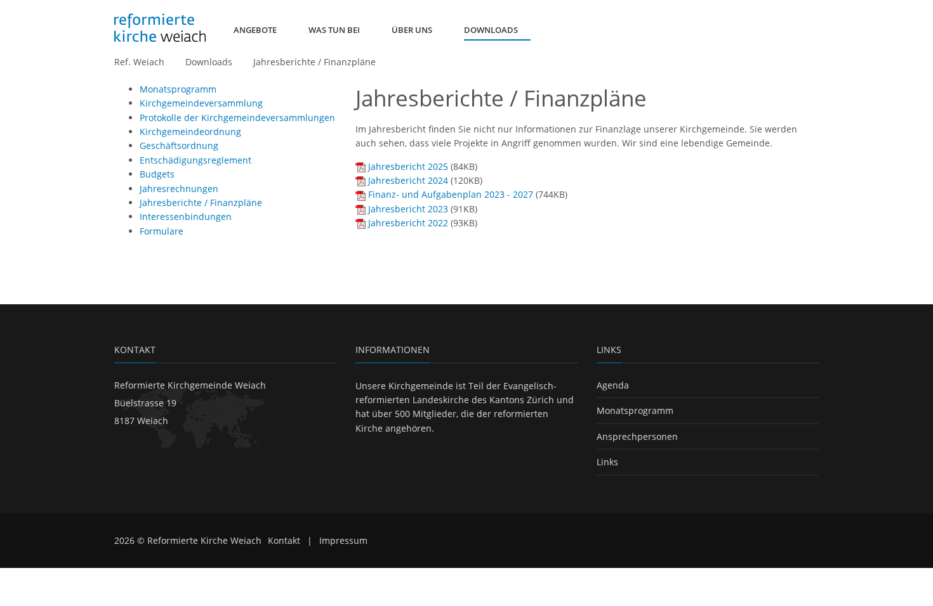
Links (607, 462)
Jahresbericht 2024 (408, 180)
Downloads (208, 62)
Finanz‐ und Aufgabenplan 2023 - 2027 (450, 194)
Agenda (613, 385)
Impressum (343, 540)
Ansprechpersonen (637, 436)
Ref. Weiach (139, 62)
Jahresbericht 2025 (408, 166)
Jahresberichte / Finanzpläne (314, 62)
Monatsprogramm (635, 410)
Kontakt (284, 540)
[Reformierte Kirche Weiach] (160, 27)
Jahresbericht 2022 (408, 223)
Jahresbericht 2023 (408, 209)
